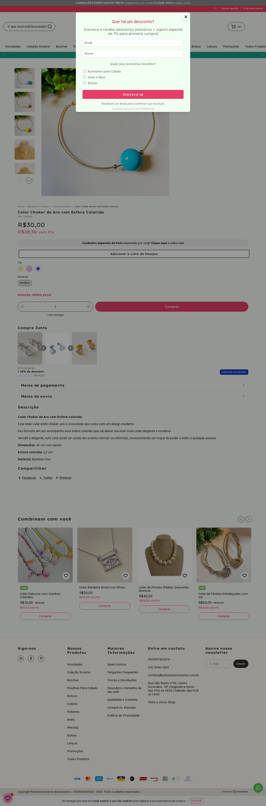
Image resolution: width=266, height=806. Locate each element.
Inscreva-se (133, 94)
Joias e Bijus (96, 77)
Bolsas (92, 83)
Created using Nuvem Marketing (133, 108)
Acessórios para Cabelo (104, 71)
